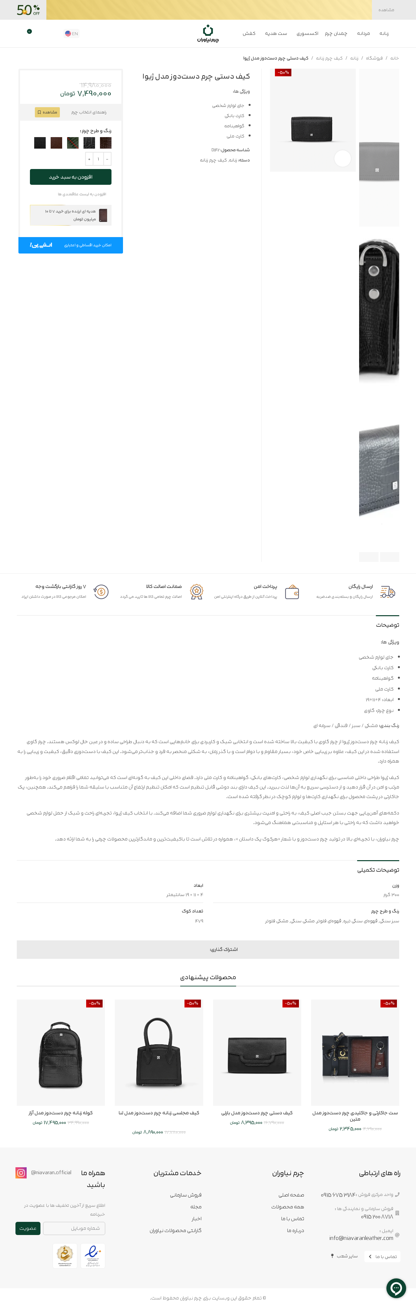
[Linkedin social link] (190, 949)
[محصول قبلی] (36, 58)
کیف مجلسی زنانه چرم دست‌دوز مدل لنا (159, 1113)
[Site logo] (208, 33)
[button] (390, 557)
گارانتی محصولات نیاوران (176, 1230)
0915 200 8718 (377, 1216)
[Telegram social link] (182, 949)
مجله (196, 1206)
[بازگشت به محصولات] (29, 58)
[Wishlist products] (43, 33)
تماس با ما (292, 1218)
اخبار (197, 1218)
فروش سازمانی (186, 1195)
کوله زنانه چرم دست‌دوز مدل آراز (61, 1113)
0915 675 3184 (338, 1195)
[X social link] (198, 949)
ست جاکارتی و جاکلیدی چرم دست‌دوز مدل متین (355, 1116)
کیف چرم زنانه (329, 58)
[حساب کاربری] (19, 33)
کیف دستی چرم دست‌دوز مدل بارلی (257, 1113)
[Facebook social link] (206, 949)
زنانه (354, 58)
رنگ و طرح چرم (96, 130)
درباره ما (295, 1230)
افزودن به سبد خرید (70, 177)
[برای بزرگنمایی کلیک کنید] (342, 158)
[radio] (105, 143)
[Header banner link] (208, 10)
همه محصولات (287, 1206)
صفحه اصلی (291, 1195)
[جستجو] (54, 33)
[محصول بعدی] (21, 58)
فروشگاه (374, 58)
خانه (394, 58)
